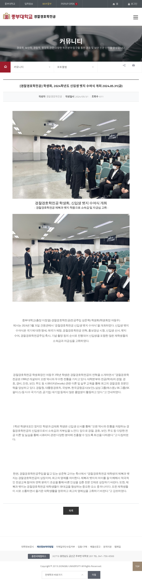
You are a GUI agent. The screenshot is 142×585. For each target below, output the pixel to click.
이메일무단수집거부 (65, 546)
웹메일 (117, 546)
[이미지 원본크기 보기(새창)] (71, 155)
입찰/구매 (82, 546)
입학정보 (29, 4)
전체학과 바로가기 (53, 575)
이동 (94, 575)
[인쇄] (133, 65)
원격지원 (107, 546)
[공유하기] (124, 65)
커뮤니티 (19, 67)
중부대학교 (10, 4)
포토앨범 (62, 67)
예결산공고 (95, 546)
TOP (137, 566)
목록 (71, 511)
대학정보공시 (27, 546)
